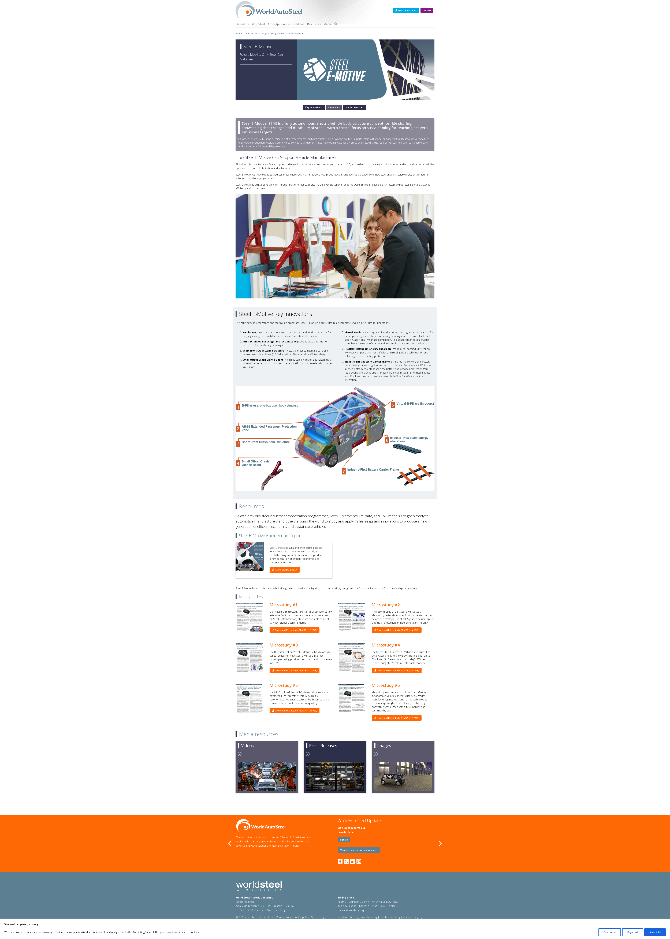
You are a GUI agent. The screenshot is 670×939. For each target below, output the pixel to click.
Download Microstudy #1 (295, 630)
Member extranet (406, 10)
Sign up (344, 839)
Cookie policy (301, 917)
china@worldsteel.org (352, 910)
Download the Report (285, 569)
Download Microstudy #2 (397, 630)
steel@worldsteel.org (273, 910)
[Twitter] (346, 860)
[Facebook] (341, 860)
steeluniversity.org (413, 917)
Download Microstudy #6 (397, 717)
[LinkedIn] (352, 860)
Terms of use (266, 917)
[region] (335, 929)
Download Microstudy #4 (397, 670)
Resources (334, 107)
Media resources (355, 107)
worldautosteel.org (348, 917)
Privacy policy (283, 917)
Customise (610, 932)
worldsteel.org (369, 917)
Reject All (632, 932)
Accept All (655, 932)
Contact (427, 10)
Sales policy (317, 917)
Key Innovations (313, 107)
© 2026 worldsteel (246, 917)
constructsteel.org (390, 917)
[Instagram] (358, 860)
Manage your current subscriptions (358, 850)
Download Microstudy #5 (295, 710)
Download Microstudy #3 (295, 670)
